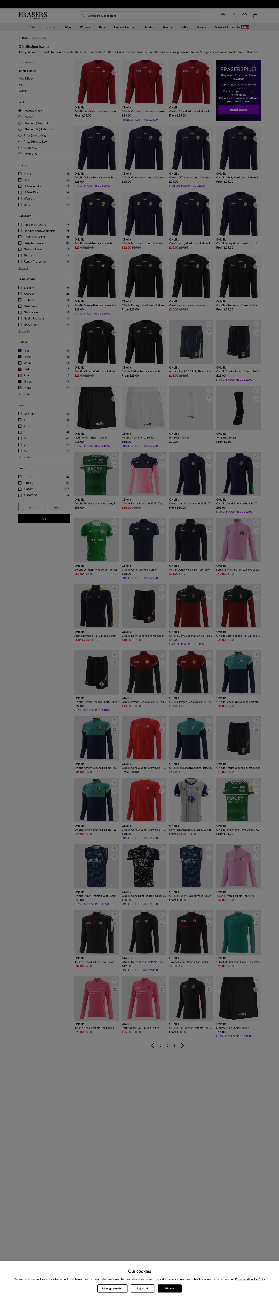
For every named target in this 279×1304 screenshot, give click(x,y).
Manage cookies (112, 1288)
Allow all (169, 1288)
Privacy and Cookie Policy (250, 1279)
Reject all (143, 1288)
